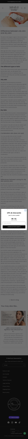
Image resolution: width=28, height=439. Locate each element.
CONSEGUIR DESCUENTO (14, 226)
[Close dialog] (25, 210)
